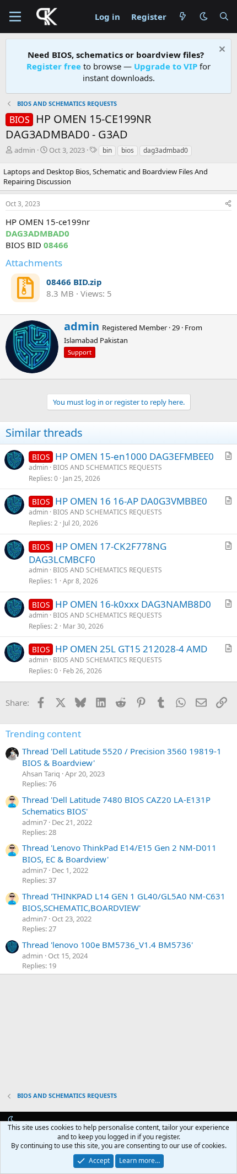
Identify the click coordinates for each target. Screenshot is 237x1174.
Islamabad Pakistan (96, 340)
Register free (53, 66)
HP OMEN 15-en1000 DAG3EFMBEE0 (134, 456)
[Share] (228, 204)
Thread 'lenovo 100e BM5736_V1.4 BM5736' (107, 944)
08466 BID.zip (74, 281)
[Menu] (15, 17)
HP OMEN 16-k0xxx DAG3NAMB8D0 (133, 604)
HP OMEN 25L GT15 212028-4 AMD (131, 648)
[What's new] (182, 17)
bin (107, 150)
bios (127, 150)
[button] (203, 16)
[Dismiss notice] (220, 50)
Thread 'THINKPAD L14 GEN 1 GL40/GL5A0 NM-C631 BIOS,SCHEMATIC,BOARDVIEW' (123, 902)
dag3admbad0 (165, 150)
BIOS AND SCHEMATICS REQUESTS (107, 467)
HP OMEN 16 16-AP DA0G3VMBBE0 (131, 501)
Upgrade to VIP (165, 66)
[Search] (224, 17)
